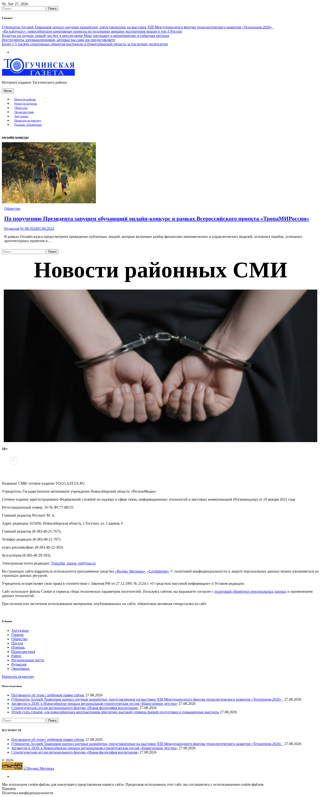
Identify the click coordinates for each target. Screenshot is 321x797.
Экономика (20, 669)
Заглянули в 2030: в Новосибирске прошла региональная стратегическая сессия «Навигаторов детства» (94, 704)
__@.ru (73, 563)
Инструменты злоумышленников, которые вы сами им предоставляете (58, 40)
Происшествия (24, 112)
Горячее (17, 635)
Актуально (21, 116)
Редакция (11, 229)
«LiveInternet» (158, 571)
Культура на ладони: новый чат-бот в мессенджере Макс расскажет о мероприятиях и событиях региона (85, 36)
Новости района (25, 99)
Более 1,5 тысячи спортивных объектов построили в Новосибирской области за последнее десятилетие (85, 44)
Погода (17, 643)
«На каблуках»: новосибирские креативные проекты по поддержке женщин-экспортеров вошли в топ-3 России (92, 31)
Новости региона (25, 103)
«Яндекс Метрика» (130, 571)
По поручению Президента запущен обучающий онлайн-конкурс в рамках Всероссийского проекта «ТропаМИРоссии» (156, 219)
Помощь (18, 647)
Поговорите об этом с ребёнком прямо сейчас (48, 695)
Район (16, 656)
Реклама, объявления (28, 124)
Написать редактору (27, 120)
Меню (8, 91)
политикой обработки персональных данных (250, 591)
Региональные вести (27, 660)
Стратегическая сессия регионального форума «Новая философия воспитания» (75, 708)
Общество (21, 108)
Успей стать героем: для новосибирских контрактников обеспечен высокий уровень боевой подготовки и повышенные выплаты (115, 712)
